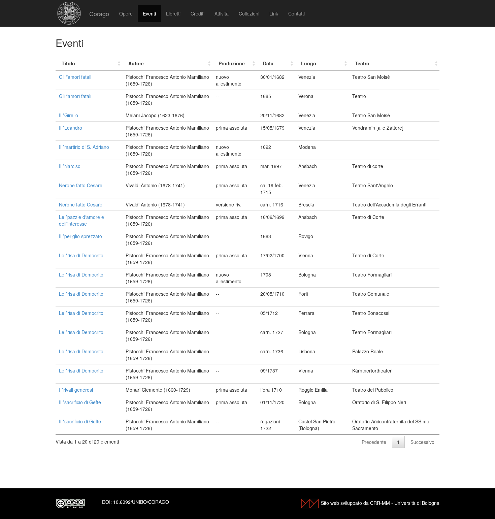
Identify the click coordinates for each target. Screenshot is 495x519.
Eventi (149, 13)
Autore (136, 63)
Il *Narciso (69, 166)
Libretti (173, 13)
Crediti (197, 13)
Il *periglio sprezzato (80, 236)
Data (268, 63)
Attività (221, 13)
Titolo (68, 63)
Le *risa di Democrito (81, 255)
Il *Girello (68, 115)
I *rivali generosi (76, 389)
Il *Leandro (70, 127)
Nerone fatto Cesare (80, 185)
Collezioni (249, 13)
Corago (99, 13)
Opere (126, 13)
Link (273, 13)
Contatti (296, 13)
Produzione (232, 63)
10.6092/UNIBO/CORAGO (141, 501)
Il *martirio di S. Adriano (84, 146)
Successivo (422, 442)
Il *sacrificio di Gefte (80, 402)
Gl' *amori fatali (75, 76)
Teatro (362, 63)
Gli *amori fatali (75, 96)
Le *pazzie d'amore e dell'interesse (81, 220)
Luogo (308, 63)
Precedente (374, 442)
